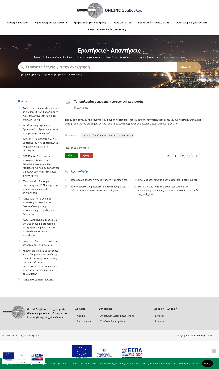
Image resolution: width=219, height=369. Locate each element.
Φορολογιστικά (122, 22)
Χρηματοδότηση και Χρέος (90, 22)
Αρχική (37, 57)
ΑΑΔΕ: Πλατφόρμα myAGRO (38, 279)
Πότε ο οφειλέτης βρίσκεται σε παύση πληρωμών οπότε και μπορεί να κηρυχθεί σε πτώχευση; (98, 188)
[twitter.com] (168, 155)
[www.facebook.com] (175, 155)
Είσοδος (160, 315)
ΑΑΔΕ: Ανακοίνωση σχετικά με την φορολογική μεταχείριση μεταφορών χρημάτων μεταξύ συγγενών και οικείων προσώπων (40, 227)
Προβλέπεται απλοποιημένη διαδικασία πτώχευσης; (167, 179)
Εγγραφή (160, 321)
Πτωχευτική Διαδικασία (89, 57)
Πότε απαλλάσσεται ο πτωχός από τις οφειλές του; (99, 179)
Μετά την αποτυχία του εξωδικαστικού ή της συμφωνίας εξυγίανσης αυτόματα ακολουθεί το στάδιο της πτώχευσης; (169, 190)
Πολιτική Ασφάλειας (12, 335)
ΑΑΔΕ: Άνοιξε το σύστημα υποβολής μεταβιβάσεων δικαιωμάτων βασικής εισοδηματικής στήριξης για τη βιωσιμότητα (40, 206)
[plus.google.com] (190, 155)
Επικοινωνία (84, 321)
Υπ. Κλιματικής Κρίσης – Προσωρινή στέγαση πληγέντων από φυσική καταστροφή (40, 129)
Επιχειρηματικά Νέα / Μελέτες (107, 29)
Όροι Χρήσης (32, 335)
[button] (214, 351)
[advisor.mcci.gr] (197, 155)
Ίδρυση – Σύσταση (17, 22)
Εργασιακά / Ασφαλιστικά (154, 22)
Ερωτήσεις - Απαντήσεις (119, 57)
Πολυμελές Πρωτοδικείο (120, 135)
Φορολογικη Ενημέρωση (54, 74)
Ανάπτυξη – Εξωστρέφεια (192, 22)
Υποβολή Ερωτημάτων (112, 321)
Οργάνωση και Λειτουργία (51, 22)
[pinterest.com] (182, 155)
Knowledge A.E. (203, 335)
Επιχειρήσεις (75, 74)
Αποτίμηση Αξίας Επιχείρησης (117, 315)
